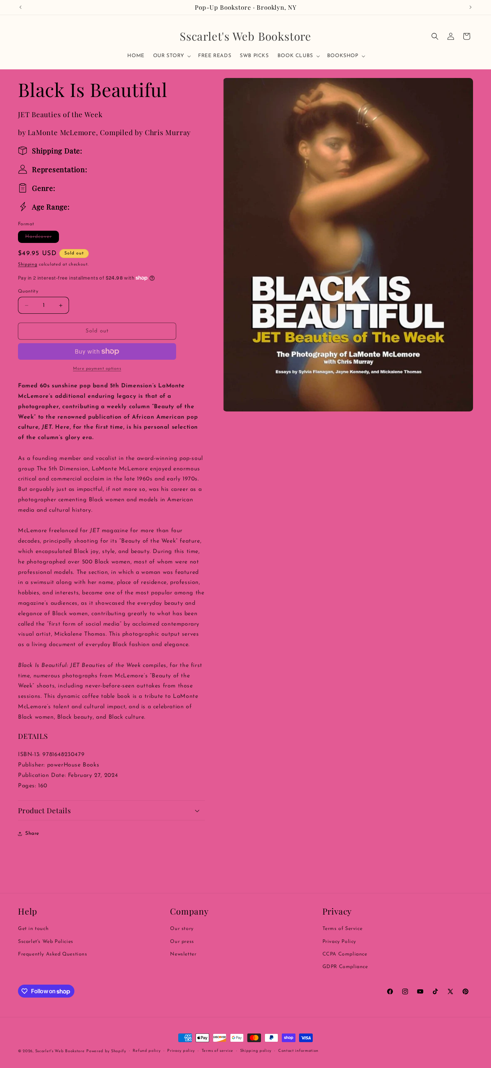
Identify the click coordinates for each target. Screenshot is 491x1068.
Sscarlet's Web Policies (45, 941)
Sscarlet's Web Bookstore (60, 1051)
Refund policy (146, 1051)
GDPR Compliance (345, 967)
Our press (182, 941)
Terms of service (217, 1051)
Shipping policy (256, 1051)
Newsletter (183, 954)
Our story (181, 929)
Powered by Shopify (106, 1051)
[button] (171, 56)
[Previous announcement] (20, 7)
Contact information (298, 1051)
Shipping (27, 264)
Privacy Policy (339, 941)
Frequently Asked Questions (52, 954)
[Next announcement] (470, 7)
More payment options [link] (97, 369)
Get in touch (33, 929)
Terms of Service (342, 929)
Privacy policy (181, 1051)
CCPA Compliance (344, 954)
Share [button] (32, 833)
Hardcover (42, 238)
